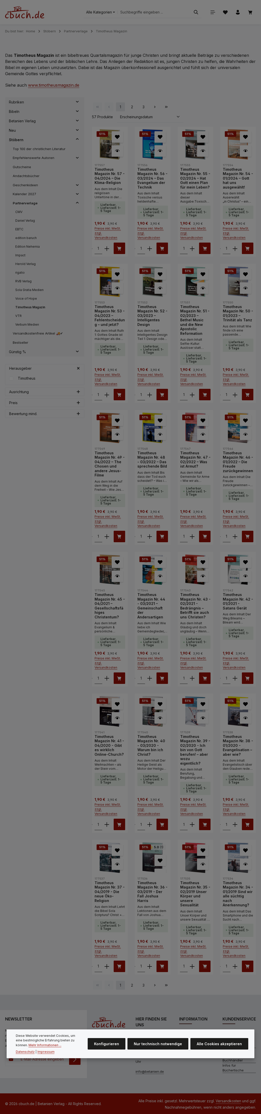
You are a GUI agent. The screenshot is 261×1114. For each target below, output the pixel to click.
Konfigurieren (106, 1044)
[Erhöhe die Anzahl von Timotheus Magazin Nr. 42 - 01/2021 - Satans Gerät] (235, 678)
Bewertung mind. (23, 414)
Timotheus (26, 378)
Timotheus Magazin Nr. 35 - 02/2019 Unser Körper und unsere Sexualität (195, 894)
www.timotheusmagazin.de (53, 85)
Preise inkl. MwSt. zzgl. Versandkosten (108, 233)
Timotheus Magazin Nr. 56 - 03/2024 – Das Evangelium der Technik (152, 178)
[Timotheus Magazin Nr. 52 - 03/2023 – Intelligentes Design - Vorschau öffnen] (160, 288)
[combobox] (154, 12)
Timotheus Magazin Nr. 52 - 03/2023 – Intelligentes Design (152, 315)
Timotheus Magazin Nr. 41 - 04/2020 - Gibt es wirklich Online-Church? (109, 745)
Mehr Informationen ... (45, 1045)
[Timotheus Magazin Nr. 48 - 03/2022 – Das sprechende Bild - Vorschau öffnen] (160, 434)
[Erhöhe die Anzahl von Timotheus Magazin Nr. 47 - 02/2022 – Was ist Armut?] (192, 536)
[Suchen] (196, 12)
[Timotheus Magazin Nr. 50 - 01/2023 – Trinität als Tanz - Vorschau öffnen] (245, 288)
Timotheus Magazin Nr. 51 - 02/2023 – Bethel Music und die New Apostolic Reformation (195, 320)
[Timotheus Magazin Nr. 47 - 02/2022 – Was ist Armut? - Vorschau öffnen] (202, 434)
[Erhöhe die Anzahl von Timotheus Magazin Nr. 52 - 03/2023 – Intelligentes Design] (149, 394)
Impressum (46, 1052)
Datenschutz (25, 1052)
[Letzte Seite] (166, 106)
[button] (77, 102)
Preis (13, 403)
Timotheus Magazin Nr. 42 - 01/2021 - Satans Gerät (238, 601)
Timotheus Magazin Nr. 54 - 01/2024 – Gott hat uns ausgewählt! (238, 178)
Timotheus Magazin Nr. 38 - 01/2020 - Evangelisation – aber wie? (238, 745)
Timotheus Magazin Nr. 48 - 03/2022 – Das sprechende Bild (152, 460)
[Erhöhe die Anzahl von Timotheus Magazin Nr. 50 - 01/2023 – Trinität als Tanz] (235, 394)
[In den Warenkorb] (119, 248)
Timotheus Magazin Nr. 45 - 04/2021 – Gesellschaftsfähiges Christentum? (110, 605)
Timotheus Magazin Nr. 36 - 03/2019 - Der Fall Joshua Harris (152, 892)
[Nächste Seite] (154, 106)
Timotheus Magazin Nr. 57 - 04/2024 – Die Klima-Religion (110, 176)
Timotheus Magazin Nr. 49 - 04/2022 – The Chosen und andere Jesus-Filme (110, 464)
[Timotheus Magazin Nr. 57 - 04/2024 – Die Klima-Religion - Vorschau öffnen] (117, 151)
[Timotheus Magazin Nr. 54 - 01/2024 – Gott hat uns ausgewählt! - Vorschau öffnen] (245, 151)
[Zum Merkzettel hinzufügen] (117, 137)
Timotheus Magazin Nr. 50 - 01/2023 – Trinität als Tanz (238, 313)
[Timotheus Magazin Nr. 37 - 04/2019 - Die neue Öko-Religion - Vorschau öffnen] (117, 864)
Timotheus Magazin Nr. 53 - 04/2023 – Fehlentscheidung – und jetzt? (110, 315)
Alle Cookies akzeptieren (219, 1044)
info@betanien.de (150, 1071)
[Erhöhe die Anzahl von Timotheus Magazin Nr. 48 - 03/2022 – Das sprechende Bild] (149, 536)
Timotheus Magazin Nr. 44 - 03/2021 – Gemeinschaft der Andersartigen (151, 605)
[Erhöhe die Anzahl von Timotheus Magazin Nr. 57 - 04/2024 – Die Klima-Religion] (107, 248)
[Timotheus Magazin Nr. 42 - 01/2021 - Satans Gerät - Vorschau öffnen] (245, 576)
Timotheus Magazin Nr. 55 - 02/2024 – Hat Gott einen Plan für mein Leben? (195, 178)
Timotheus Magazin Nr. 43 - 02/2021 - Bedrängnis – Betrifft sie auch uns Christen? (195, 605)
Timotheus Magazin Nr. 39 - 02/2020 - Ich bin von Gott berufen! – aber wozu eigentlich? (195, 749)
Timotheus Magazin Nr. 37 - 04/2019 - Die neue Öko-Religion (110, 892)
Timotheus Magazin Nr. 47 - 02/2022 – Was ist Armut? (195, 460)
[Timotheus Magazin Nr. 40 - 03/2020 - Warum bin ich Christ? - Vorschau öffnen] (160, 718)
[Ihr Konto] (237, 12)
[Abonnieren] (75, 1059)
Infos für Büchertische (233, 1067)
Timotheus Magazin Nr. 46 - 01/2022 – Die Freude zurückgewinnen (238, 462)
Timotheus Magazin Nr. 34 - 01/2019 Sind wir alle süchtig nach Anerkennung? (238, 894)
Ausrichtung (19, 392)
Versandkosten (228, 1101)
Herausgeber (20, 368)
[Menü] (212, 12)
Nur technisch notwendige (158, 1044)
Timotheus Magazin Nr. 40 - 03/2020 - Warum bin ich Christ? (151, 745)
